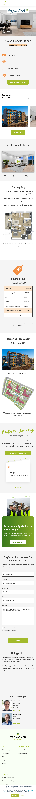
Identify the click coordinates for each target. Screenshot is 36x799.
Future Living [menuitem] (6, 750)
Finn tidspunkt (18, 542)
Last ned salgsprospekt (18, 82)
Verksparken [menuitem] (5, 753)
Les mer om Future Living (18, 453)
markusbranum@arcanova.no (20, 721)
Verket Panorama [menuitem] (23, 753)
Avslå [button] (22, 795)
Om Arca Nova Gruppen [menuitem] (9, 781)
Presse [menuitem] (4, 763)
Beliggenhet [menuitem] (5, 756)
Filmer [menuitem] (4, 760)
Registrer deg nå (18, 132)
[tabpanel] (18, 472)
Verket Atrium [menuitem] (22, 750)
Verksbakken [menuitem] (22, 756)
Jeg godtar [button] (14, 795)
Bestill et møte (16, 710)
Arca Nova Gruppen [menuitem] (8, 777)
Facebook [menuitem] (5, 784)
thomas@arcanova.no (18, 707)
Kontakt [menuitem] (4, 767)
